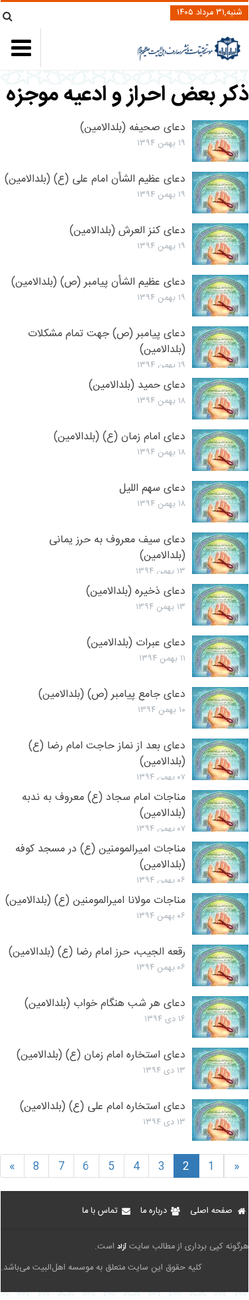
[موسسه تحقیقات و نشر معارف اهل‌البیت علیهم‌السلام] (189, 59)
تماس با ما (99, 1211)
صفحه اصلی (211, 1211)
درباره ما (153, 1211)
